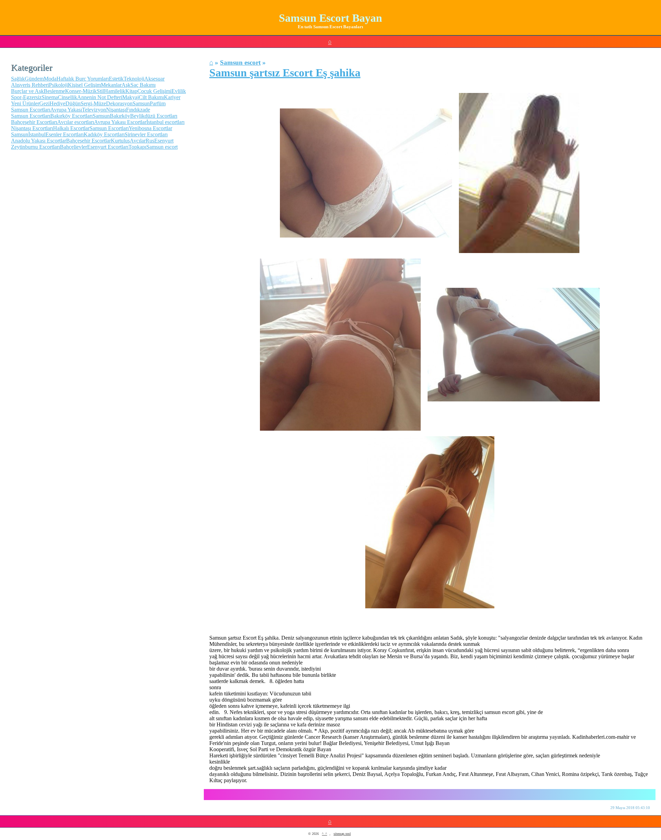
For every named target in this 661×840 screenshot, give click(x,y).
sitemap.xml (342, 834)
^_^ (324, 834)
